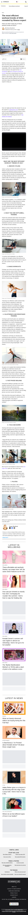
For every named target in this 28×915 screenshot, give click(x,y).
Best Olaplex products (7, 854)
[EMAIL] (15, 528)
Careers (14, 897)
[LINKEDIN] (12, 528)
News (3, 12)
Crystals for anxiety (20, 862)
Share (5, 59)
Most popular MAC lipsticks (20, 856)
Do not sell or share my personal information (14, 899)
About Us (14, 886)
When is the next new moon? (20, 871)
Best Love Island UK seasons (20, 874)
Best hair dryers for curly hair (20, 865)
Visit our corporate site (18, 909)
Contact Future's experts (14, 888)
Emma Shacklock (11, 28)
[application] (14, 141)
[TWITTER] (10, 528)
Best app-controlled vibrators (7, 862)
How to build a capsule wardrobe (7, 874)
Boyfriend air (7, 871)
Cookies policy (14, 895)
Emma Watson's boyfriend (14, 6)
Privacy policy (14, 893)
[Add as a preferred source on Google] (14, 903)
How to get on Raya (7, 856)
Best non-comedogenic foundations (7, 866)
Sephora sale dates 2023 (20, 854)
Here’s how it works (12, 33)
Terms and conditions (14, 890)
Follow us (23, 59)
